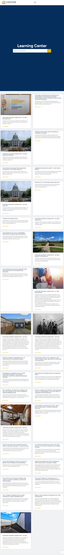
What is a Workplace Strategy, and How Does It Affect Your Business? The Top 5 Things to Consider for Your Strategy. (48, 391)
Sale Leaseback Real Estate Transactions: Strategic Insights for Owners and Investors (14, 270)
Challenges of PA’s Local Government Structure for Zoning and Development (14, 233)
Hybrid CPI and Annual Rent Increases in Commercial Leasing (46, 132)
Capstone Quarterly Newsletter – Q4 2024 (14, 337)
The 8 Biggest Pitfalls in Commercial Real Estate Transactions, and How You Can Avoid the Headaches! (48, 359)
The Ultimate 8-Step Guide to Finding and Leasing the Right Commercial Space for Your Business (14, 480)
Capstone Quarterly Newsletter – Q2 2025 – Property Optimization (47, 255)
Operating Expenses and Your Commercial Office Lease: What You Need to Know (47, 462)
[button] (35, 2)
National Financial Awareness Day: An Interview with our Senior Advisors (13, 358)
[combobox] (30, 51)
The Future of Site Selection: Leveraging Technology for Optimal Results (14, 169)
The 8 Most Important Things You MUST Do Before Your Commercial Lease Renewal (14, 462)
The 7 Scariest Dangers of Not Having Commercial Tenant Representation (13, 496)
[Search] (49, 51)
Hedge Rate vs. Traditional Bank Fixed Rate (47, 182)
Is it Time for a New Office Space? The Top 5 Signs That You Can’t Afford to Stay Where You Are (47, 446)
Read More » (5, 126)
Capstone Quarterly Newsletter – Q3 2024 (47, 337)
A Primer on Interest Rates (10, 218)
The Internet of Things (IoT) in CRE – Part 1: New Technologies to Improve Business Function (47, 407)
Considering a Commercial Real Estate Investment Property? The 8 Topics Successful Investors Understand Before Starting (14, 375)
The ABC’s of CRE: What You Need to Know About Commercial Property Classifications (15, 445)
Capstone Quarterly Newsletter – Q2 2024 (14, 427)
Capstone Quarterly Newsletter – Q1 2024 (14, 535)
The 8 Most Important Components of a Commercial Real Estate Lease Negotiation (47, 479)
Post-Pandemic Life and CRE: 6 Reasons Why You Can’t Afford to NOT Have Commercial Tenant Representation (15, 391)
